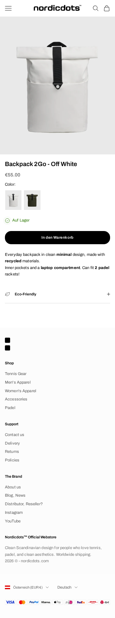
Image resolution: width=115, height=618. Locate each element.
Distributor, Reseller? (24, 504)
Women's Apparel (20, 391)
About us (13, 487)
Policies (12, 460)
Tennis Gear (15, 374)
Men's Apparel (18, 382)
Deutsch (64, 587)
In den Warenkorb (57, 237)
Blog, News (15, 495)
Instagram (14, 512)
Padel (10, 408)
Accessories (16, 399)
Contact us (14, 435)
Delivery (12, 443)
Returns (12, 451)
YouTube (13, 521)
